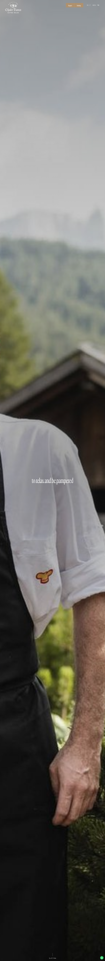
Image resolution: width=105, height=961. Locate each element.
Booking (79, 5)
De (87, 5)
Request (70, 5)
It (90, 5)
